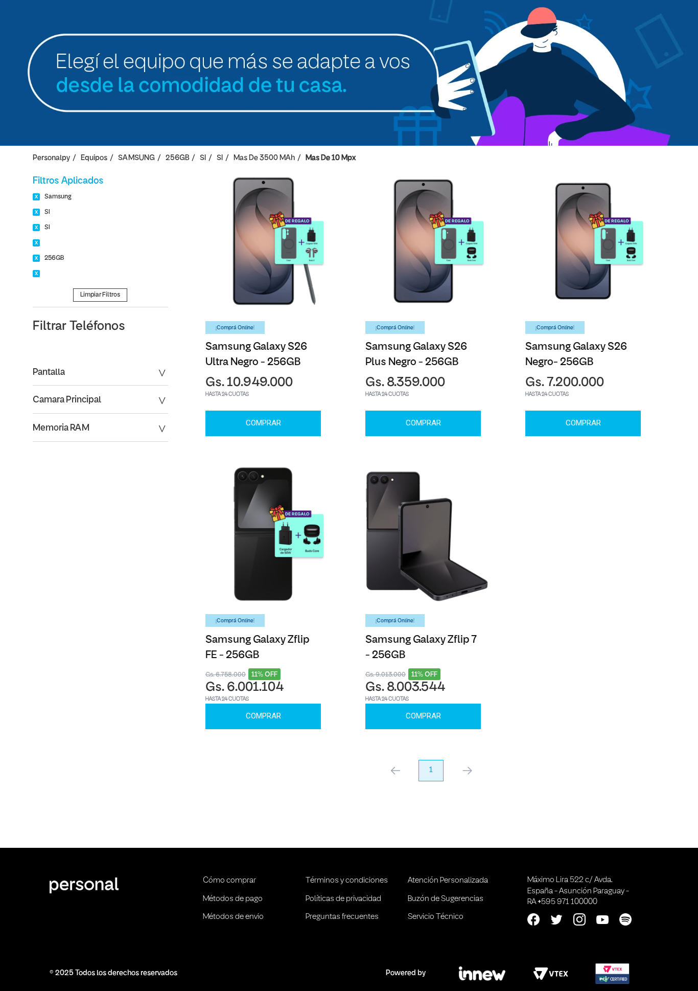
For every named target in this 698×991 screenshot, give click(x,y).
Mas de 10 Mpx (331, 158)
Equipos (94, 158)
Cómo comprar (229, 880)
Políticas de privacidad (343, 899)
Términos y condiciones (347, 880)
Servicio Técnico (435, 916)
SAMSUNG (136, 158)
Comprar (263, 422)
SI (203, 158)
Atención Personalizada (448, 880)
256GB (177, 158)
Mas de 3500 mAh (264, 158)
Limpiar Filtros (100, 295)
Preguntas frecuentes (342, 916)
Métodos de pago (233, 899)
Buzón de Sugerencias (445, 899)
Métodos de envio (233, 916)
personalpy (51, 158)
